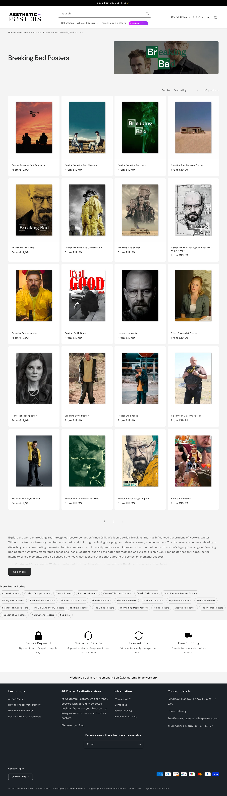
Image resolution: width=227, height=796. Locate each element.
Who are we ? (122, 698)
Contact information (116, 788)
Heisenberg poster (128, 333)
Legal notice (150, 788)
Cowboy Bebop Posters (37, 593)
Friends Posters (64, 593)
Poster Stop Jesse (128, 416)
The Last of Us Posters (14, 614)
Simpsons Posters (127, 600)
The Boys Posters (79, 607)
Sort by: (166, 90)
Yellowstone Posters (43, 614)
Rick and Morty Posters (73, 600)
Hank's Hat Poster (181, 498)
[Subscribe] (139, 745)
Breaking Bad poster (129, 247)
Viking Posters (161, 607)
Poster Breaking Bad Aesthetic (29, 165)
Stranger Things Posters (15, 607)
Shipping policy (95, 788)
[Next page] (122, 521)
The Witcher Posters (212, 607)
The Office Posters (104, 607)
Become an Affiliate (125, 716)
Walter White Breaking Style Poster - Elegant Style (191, 249)
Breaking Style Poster (77, 416)
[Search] (147, 13)
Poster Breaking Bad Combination (83, 247)
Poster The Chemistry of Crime (82, 498)
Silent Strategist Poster (184, 333)
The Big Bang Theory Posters (49, 607)
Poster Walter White (23, 247)
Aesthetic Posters (24, 788)
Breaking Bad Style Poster (26, 498)
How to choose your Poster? (24, 704)
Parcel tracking (123, 710)
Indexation (164, 788)
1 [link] (104, 521)
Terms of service (77, 788)
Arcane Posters (10, 593)
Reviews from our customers (24, 716)
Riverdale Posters (101, 600)
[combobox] (104, 13)
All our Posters (16, 698)
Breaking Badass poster (25, 333)
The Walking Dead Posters (134, 607)
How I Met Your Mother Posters (180, 593)
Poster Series (50, 32)
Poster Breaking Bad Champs (81, 165)
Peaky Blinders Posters (42, 600)
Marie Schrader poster (24, 416)
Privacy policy (59, 788)
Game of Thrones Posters (117, 593)
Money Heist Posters (13, 600)
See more (19, 571)
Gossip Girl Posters (147, 593)
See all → (65, 614)
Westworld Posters (185, 607)
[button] (88, 23)
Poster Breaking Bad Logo (132, 165)
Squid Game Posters (180, 600)
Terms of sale (135, 788)
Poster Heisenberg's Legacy (133, 498)
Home (11, 32)
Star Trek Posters (206, 600)
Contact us (120, 704)
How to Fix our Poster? (21, 710)
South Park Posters (152, 600)
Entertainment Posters (29, 32)
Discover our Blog (72, 725)
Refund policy (43, 788)
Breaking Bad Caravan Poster (187, 165)
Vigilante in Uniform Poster (186, 416)
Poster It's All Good (75, 333)
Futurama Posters (88, 593)
